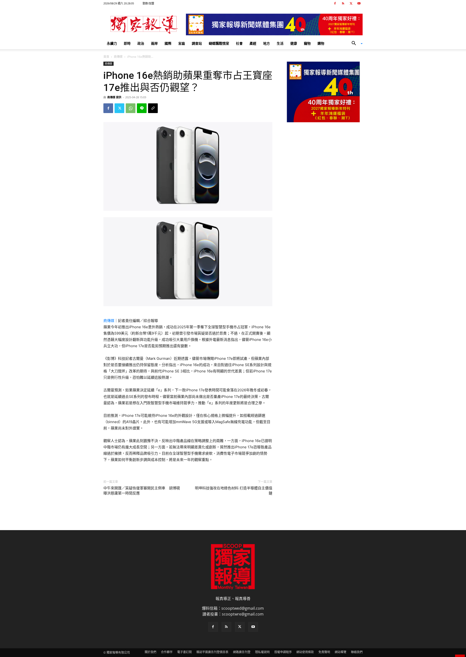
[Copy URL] (153, 108)
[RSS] (343, 3)
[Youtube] (359, 3)
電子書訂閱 (184, 652)
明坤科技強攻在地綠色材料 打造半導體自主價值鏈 (233, 490)
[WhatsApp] (130, 108)
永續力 (112, 43)
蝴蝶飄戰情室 (219, 43)
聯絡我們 (357, 652)
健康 (293, 43)
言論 (181, 43)
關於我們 (150, 652)
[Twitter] (351, 3)
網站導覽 (340, 652)
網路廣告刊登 (241, 652)
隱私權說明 (262, 652)
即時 (127, 43)
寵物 (307, 43)
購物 (320, 43)
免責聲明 (324, 652)
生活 (280, 43)
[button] (355, 43)
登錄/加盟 (148, 3)
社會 (239, 43)
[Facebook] (335, 3)
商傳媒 (118, 57)
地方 (266, 43)
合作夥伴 (167, 652)
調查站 (197, 43)
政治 (140, 43)
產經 (253, 43)
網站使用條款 (305, 652)
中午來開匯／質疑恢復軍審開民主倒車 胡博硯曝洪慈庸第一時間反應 (141, 490)
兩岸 (154, 43)
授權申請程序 (283, 652)
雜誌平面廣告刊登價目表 (212, 652)
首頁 (106, 57)
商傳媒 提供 (114, 97)
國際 (168, 43)
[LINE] (142, 108)
